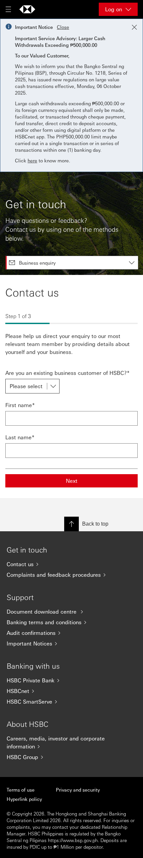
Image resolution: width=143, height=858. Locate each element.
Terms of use (21, 790)
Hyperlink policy (24, 799)
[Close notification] (134, 27)
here (32, 160)
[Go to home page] (27, 9)
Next (71, 480)
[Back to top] (71, 524)
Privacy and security (78, 790)
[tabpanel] (71, 386)
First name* (20, 404)
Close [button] (63, 27)
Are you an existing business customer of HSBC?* (67, 372)
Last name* (20, 437)
